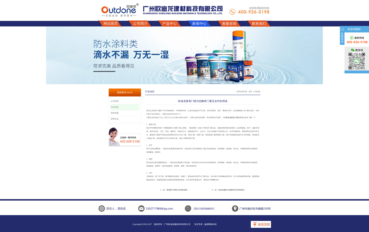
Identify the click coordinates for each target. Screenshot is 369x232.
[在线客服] (342, 35)
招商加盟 (115, 113)
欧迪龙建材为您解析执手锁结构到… (232, 190)
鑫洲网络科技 (211, 224)
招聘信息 (115, 119)
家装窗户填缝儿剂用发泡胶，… (178, 190)
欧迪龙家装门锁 (232, 118)
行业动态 (115, 107)
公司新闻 (115, 101)
